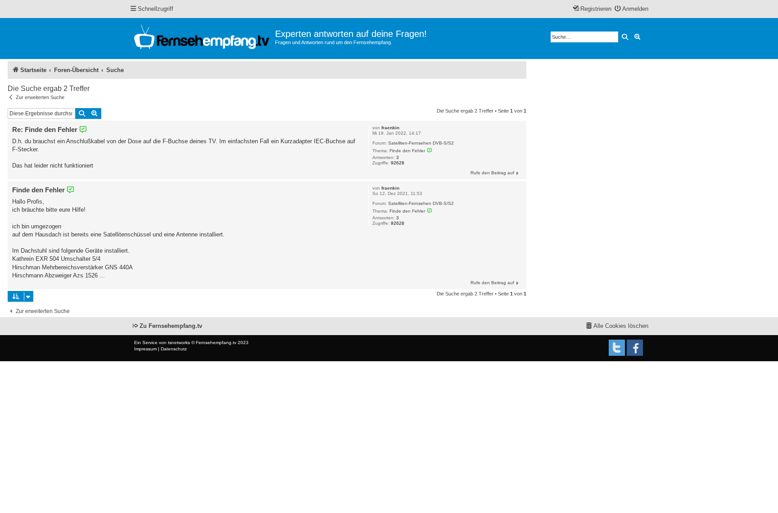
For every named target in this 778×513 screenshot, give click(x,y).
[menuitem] (632, 9)
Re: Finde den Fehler (44, 129)
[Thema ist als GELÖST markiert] (429, 150)
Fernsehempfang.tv (216, 342)
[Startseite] (202, 38)
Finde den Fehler (407, 150)
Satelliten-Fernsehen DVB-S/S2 (421, 143)
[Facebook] (635, 348)
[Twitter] (617, 348)
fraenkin (390, 127)
